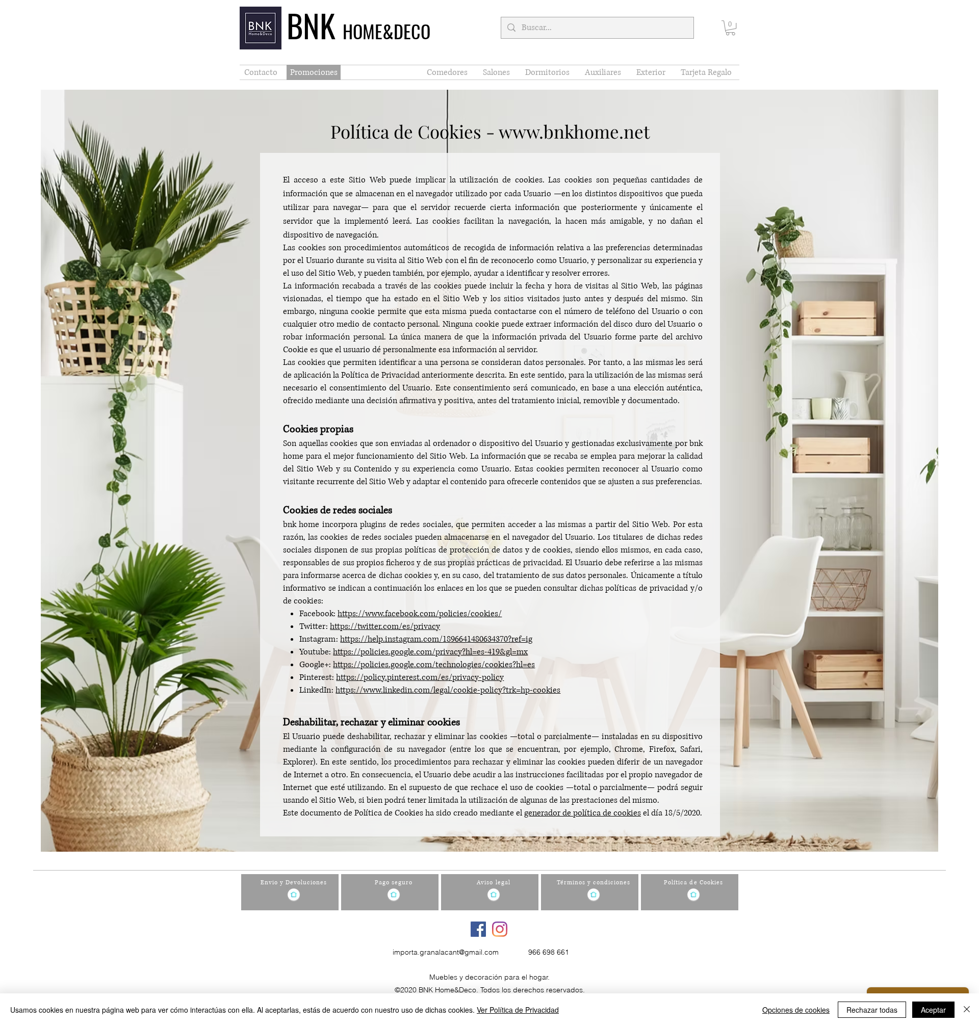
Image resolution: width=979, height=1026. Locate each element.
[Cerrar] (967, 1010)
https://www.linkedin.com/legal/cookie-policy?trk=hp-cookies (448, 690)
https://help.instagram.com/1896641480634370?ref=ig (436, 639)
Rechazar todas (871, 1010)
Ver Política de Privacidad (518, 1010)
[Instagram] (499, 929)
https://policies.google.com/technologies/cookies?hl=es (434, 664)
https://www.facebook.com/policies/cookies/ (420, 613)
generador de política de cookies (582, 813)
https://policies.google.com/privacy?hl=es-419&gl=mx (430, 651)
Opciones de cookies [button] (796, 1010)
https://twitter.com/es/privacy (385, 626)
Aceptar (933, 1010)
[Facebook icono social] (478, 929)
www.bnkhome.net (574, 131)
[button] (730, 27)
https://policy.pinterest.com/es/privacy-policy (420, 677)
